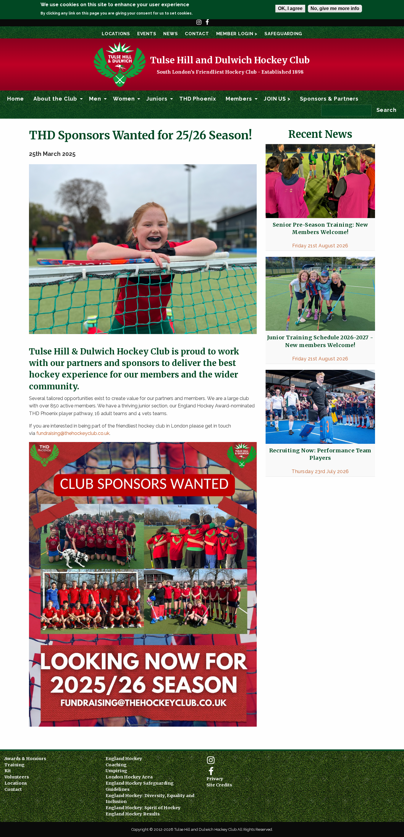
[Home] (119, 64)
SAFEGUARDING (283, 33)
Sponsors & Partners (329, 99)
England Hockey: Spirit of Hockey (143, 807)
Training (14, 764)
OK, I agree (290, 8)
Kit (7, 770)
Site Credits (219, 785)
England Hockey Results (133, 814)
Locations (116, 33)
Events (146, 33)
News (170, 33)
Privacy (214, 778)
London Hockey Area (129, 777)
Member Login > (237, 33)
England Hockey (124, 758)
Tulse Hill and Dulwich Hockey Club (230, 60)
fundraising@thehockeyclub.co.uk (72, 433)
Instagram (210, 760)
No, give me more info (335, 8)
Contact (197, 33)
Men (95, 99)
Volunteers (16, 777)
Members (239, 99)
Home (15, 99)
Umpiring (116, 770)
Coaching (116, 764)
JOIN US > (277, 99)
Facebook (210, 771)
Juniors (156, 99)
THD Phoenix (197, 99)
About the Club (55, 99)
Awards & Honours (25, 758)
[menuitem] (15, 99)
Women (124, 99)
